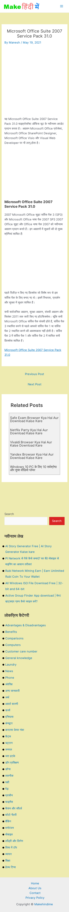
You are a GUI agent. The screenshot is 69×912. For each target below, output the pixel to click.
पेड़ (6, 788)
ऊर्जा (7, 710)
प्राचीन (9, 795)
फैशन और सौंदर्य (13, 808)
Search (9, 514)
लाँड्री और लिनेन (14, 841)
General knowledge (18, 658)
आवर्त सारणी (11, 704)
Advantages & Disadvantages (25, 625)
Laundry (10, 664)
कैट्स (8, 736)
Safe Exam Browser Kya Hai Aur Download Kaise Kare (34, 419)
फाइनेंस (9, 802)
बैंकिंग (8, 821)
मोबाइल (9, 834)
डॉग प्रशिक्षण (12, 762)
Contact (35, 893)
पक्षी (7, 782)
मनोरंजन (9, 828)
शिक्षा (7, 860)
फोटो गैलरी (11, 814)
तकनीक (9, 775)
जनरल (8, 749)
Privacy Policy (34, 897)
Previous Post (34, 374)
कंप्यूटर (9, 723)
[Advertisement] (34, 82)
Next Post (34, 384)
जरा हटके (10, 756)
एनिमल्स (9, 716)
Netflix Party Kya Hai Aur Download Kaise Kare (29, 431)
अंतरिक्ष (9, 684)
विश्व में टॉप (11, 847)
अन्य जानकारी (12, 690)
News (9, 671)
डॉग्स (8, 769)
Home (35, 883)
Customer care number (21, 651)
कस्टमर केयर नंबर (14, 730)
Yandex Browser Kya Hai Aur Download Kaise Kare (32, 455)
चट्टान (9, 743)
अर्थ (7, 697)
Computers (13, 645)
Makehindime (43, 904)
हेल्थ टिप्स (10, 867)
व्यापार (8, 854)
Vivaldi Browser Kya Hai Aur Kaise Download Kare (31, 443)
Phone (9, 677)
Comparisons (14, 638)
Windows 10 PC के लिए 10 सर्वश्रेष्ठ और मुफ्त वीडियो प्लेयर (33, 468)
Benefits (11, 632)
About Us (34, 888)
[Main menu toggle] (61, 6)
